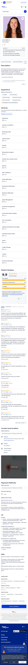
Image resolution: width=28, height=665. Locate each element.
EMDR (18, 587)
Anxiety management (11, 587)
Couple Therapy (10, 594)
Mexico (15, 649)
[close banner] (2, 2)
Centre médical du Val (6, 601)
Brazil (18, 650)
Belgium (12, 649)
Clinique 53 (15, 601)
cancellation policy (5, 510)
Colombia (19, 649)
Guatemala (14, 650)
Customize (5, 662)
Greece (8, 649)
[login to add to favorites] (22, 18)
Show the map (14, 467)
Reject (14, 662)
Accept (22, 662)
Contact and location (5, 61)
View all (23, 48)
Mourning (3, 594)
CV (25, 61)
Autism (2, 587)
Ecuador (10, 650)
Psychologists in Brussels (6, 581)
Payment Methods (18, 61)
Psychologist (5, 42)
